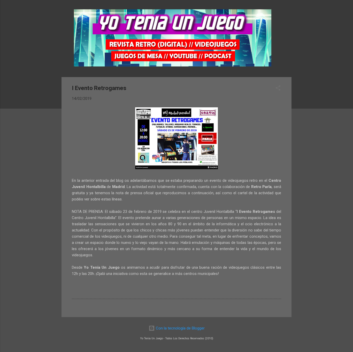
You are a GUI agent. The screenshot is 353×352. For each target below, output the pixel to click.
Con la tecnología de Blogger (180, 328)
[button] (278, 89)
